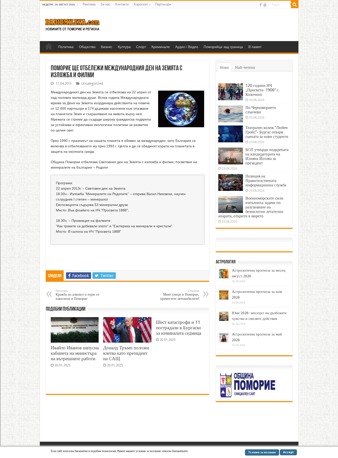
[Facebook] (260, 5)
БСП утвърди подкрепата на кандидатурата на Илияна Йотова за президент (267, 156)
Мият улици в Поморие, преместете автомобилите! (179, 295)
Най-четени (245, 67)
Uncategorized (92, 83)
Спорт (141, 47)
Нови (224, 67)
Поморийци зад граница (223, 47)
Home (48, 46)
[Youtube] (265, 5)
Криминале (160, 47)
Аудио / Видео (186, 47)
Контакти (122, 4)
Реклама (89, 4)
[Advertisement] (205, 24)
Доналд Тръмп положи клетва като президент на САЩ (126, 353)
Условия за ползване (262, 452)
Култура (124, 47)
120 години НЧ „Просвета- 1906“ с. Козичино (262, 90)
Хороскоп (141, 4)
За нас (105, 4)
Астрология (226, 262)
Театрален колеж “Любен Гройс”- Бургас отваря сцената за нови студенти (266, 132)
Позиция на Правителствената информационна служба (265, 180)
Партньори (163, 4)
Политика (65, 47)
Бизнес (106, 47)
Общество (87, 47)
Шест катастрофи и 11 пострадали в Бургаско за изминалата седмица (178, 328)
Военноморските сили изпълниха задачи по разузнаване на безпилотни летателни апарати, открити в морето (250, 207)
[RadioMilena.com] (73, 24)
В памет (255, 47)
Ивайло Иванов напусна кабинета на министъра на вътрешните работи (75, 353)
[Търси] (294, 4)
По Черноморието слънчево (260, 109)
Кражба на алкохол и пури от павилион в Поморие (77, 295)
